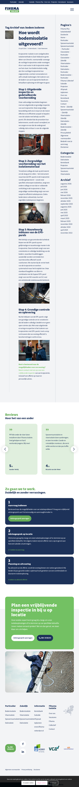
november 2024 (66, 224)
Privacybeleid (66, 132)
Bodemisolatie (66, 157)
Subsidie (31, 2)
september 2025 (67, 204)
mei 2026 (64, 192)
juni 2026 (64, 189)
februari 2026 (66, 195)
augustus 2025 (66, 207)
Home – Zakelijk (67, 107)
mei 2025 (64, 212)
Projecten (54, 2)
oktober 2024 (65, 227)
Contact (63, 104)
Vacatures (70, 2)
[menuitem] (32, 2)
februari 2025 (65, 221)
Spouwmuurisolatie (68, 43)
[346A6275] (9, 35)
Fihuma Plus (39, 2)
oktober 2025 (65, 201)
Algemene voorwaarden (12, 770)
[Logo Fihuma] (12, 9)
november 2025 (66, 198)
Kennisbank (62, 2)
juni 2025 (64, 209)
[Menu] (71, 9)
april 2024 (64, 230)
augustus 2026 (66, 183)
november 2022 (66, 233)
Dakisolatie (65, 159)
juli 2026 (64, 186)
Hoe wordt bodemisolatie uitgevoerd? (33, 38)
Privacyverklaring (26, 770)
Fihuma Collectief (67, 80)
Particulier (13, 2)
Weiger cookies (41, 783)
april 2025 (64, 215)
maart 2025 (65, 218)
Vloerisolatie (65, 174)
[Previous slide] (5, 449)
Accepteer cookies (28, 783)
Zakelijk (21, 2)
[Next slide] (74, 449)
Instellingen (53, 783)
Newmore (44, 49)
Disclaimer (65, 147)
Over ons (47, 2)
